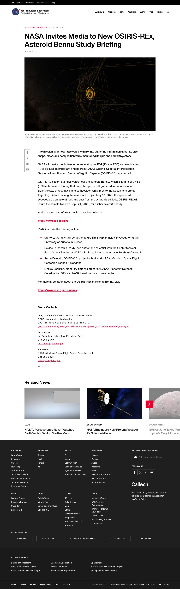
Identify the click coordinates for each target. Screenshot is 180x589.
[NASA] (16, 11)
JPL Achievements (19, 474)
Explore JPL (16, 509)
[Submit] (135, 457)
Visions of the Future (101, 474)
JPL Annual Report (20, 482)
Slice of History (98, 478)
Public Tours (43, 498)
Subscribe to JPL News (75, 474)
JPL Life (68, 498)
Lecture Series (17, 498)
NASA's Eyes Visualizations (97, 503)
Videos (94, 458)
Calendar (15, 505)
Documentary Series (20, 478)
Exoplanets (70, 517)
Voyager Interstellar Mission (104, 570)
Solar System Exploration (63, 570)
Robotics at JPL (98, 482)
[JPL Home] (35, 11)
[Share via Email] (27, 169)
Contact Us (96, 523)
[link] (89, 94)
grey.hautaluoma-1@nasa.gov (53, 326)
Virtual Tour (43, 502)
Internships (16, 466)
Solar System (71, 462)
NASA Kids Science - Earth (23, 566)
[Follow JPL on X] (140, 472)
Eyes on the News (73, 470)
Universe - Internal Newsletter (99, 510)
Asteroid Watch (98, 498)
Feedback (66, 584)
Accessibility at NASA (101, 519)
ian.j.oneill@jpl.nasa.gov (50, 343)
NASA (13, 584)
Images (94, 455)
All (39, 466)
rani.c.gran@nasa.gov (49, 360)
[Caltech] (140, 484)
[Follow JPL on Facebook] (135, 472)
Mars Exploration (59, 566)
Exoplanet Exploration (61, 562)
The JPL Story (17, 470)
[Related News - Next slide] (149, 404)
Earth (67, 458)
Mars (67, 505)
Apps (93, 470)
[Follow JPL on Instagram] (146, 472)
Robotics (69, 525)
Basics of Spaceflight (21, 562)
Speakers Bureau (19, 502)
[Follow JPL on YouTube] (152, 472)
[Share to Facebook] (27, 152)
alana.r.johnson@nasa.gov (85, 326)
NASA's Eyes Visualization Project (107, 566)
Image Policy (45, 584)
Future (41, 462)
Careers (14, 462)
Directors (15, 458)
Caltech (23, 584)
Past (40, 458)
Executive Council (19, 486)
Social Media (97, 515)
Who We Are (16, 455)
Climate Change (72, 513)
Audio (94, 462)
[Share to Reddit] (27, 164)
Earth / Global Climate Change (25, 570)
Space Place (96, 562)
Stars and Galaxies (73, 466)
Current (41, 455)
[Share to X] (27, 158)
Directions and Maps (47, 505)
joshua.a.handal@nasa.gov (115, 326)
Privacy (33, 584)
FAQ (56, 584)
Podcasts (95, 466)
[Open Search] (168, 12)
